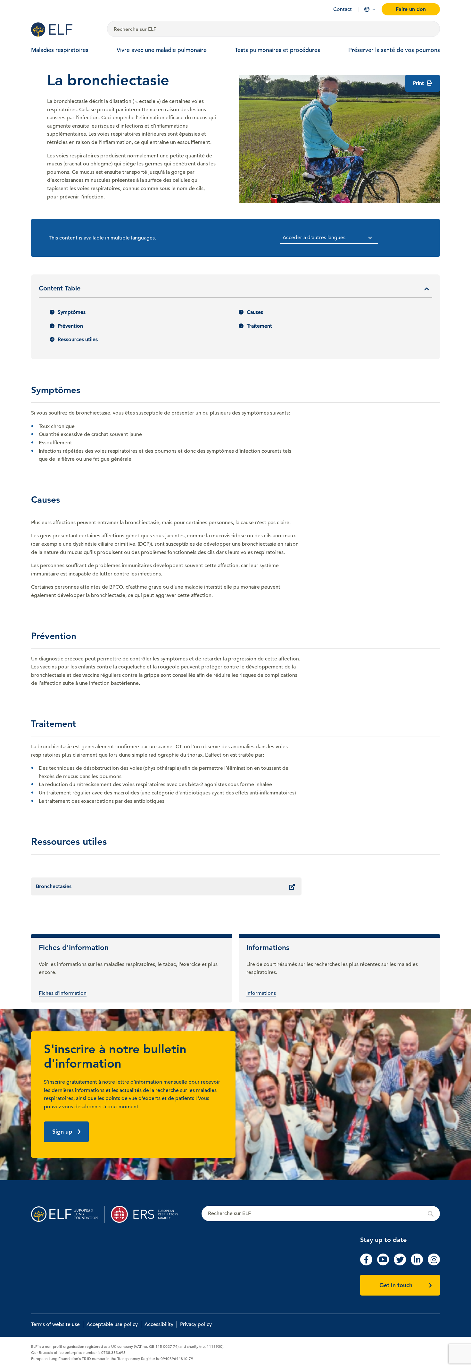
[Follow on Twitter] (400, 1264)
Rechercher (321, 1214)
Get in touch (395, 1285)
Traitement (259, 326)
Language (367, 9)
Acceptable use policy (112, 1324)
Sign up (62, 1131)
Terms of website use (55, 1324)
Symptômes (72, 312)
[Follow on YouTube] (383, 1264)
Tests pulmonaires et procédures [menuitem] (277, 50)
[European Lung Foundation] (65, 29)
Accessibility (159, 1324)
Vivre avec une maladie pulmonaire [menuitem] (162, 50)
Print (419, 83)
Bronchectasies (53, 886)
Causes (255, 312)
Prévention (70, 326)
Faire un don (411, 9)
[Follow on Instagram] (434, 1264)
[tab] (235, 291)
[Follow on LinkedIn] (417, 1264)
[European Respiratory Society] (147, 1214)
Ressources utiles (78, 339)
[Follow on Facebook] (366, 1264)
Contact (342, 9)
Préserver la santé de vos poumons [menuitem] (394, 50)
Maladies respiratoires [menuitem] (59, 50)
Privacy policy (196, 1324)
